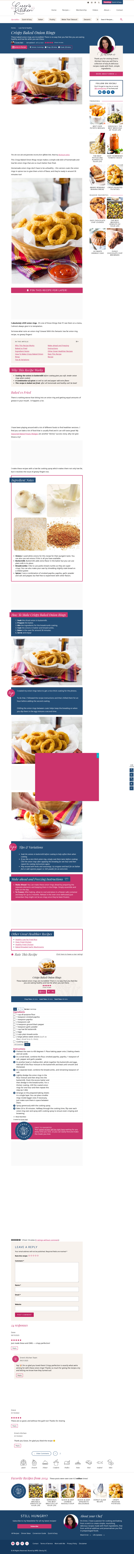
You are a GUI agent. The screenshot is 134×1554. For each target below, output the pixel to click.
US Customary (18, 1044)
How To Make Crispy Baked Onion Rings (29, 355)
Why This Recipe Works (24, 345)
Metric (27, 1044)
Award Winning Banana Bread (97, 188)
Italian (40, 19)
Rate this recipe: (21, 1256)
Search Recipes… (107, 19)
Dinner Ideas (26, 1533)
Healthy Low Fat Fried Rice (26, 939)
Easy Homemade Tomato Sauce (115, 157)
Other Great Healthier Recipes (60, 351)
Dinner (45, 1467)
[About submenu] (110, 10)
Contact (35, 1543)
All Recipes (15, 1533)
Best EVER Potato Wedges (97, 127)
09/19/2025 (15, 1335)
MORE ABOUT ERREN (105, 74)
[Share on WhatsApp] (132, 788)
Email (18, 1295)
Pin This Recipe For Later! (48, 290)
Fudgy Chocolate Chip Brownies (115, 253)
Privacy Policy (72, 1543)
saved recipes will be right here (52, 1129)
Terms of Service (46, 1543)
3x (22, 1009)
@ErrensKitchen (100, 88)
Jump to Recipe (20, 47)
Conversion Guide (39, 1533)
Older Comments (41, 1453)
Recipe (50, 357)
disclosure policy (63, 155)
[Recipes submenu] (69, 10)
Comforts (56, 1467)
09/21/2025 (24, 1360)
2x (18, 1009)
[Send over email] (132, 784)
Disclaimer (83, 1543)
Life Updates (97, 1535)
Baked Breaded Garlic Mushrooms (29, 947)
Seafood (99, 1467)
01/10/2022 (15, 1413)
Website (18, 1304)
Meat (88, 1467)
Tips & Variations (22, 359)
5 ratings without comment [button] (47, 1240)
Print (43, 992)
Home (13, 28)
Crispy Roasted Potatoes (115, 188)
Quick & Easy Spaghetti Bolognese (84, 1502)
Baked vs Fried (21, 348)
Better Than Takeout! (69, 19)
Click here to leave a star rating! (69, 954)
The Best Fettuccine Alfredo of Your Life (97, 159)
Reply (14, 1348)
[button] (45, 42)
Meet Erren (84, 1535)
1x (15, 1009)
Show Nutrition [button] (20, 1117)
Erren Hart (19, 42)
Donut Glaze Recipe (100, 1501)
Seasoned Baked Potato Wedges (24, 434)
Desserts (87, 19)
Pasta (78, 1467)
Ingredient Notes (22, 351)
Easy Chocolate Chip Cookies (97, 221)
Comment (19, 1261)
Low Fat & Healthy (25, 28)
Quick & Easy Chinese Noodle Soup (67, 1502)
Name (18, 1285)
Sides (110, 1467)
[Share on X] (132, 775)
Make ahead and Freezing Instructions (58, 347)
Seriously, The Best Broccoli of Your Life (115, 128)
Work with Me (60, 1543)
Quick (23, 1467)
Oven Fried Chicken (23, 942)
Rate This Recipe (54, 354)
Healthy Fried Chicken (24, 944)
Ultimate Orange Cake (97, 252)
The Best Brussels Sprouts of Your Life (114, 223)
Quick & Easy (112, 2)
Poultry (52, 19)
